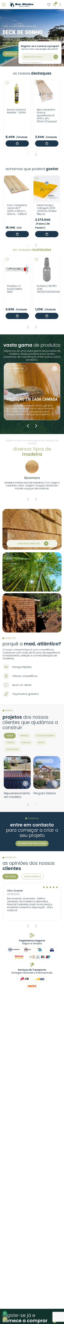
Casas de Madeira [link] (45, 735)
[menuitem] (10, 735)
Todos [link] (9, 735)
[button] (7, 83)
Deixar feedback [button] (32, 876)
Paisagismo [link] (12, 749)
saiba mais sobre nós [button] (28, 543)
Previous (28, 155)
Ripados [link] (24, 735)
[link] (21, 5)
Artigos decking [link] (14, 53)
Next (36, 155)
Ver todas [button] (10, 876)
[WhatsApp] (4, 1313)
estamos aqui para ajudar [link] (32, 843)
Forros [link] (10, 742)
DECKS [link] (41, 742)
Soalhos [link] (26, 742)
